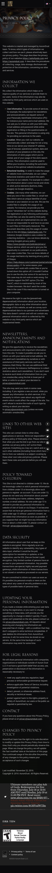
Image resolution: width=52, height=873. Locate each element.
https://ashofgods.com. (32, 232)
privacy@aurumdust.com (14, 383)
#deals (14, 800)
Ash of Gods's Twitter (36, 810)
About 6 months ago (18, 810)
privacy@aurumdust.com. (17, 622)
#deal (22, 800)
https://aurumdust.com (13, 61)
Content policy (17, 854)
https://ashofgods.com (33, 58)
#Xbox (29, 800)
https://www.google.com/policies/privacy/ (26, 244)
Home (5, 23)
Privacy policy (16, 851)
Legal (15, 23)
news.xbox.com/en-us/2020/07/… (30, 797)
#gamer (25, 803)
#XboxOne (40, 800)
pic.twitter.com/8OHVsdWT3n (28, 805)
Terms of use (30, 851)
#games (35, 803)
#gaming (16, 803)
